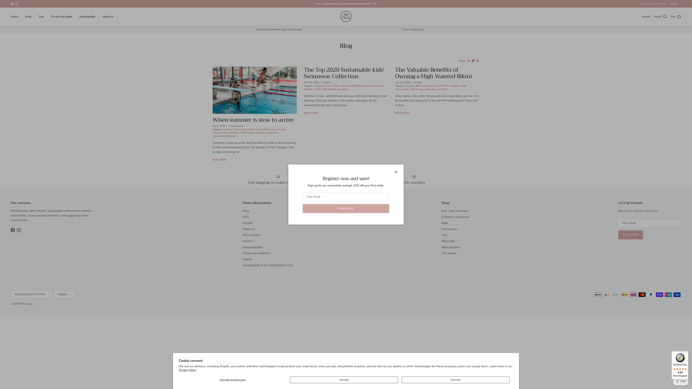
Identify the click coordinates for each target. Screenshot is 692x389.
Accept (344, 380)
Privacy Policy (187, 370)
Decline (456, 380)
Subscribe (346, 208)
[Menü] (686, 353)
